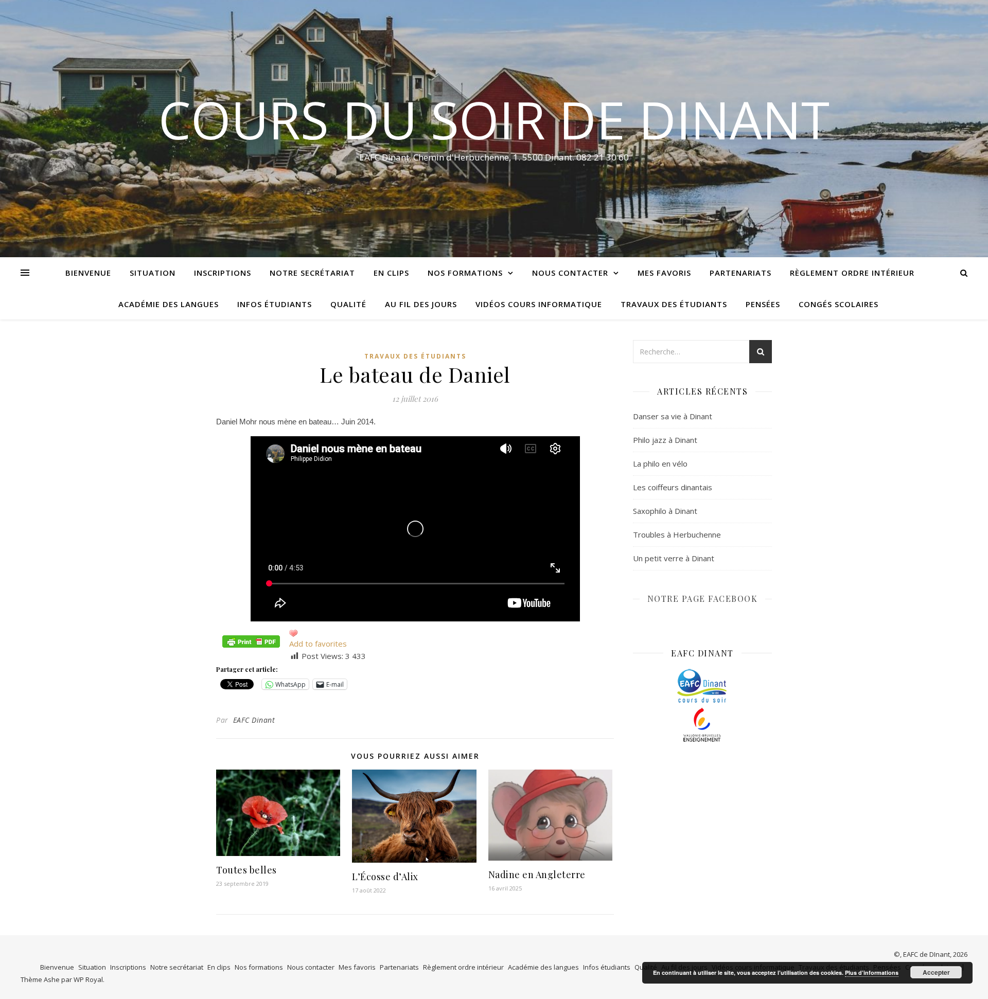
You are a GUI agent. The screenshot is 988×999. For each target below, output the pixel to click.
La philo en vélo (660, 463)
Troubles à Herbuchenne (677, 534)
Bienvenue (88, 272)
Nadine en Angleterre (537, 874)
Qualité (348, 304)
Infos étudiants (274, 304)
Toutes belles (246, 870)
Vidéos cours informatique (538, 304)
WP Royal (88, 979)
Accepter (936, 972)
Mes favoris (664, 272)
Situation (152, 272)
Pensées (763, 304)
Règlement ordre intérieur (852, 272)
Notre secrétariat (312, 272)
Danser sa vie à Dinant (672, 416)
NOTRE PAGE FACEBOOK (702, 598)
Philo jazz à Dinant (665, 440)
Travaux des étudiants (674, 304)
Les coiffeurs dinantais (672, 487)
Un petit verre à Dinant (673, 558)
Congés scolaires (838, 304)
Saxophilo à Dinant (665, 511)
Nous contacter (570, 272)
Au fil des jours (421, 304)
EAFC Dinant (254, 720)
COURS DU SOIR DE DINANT (494, 119)
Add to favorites (318, 643)
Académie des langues (168, 304)
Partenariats (740, 272)
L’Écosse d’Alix (385, 876)
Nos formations (465, 272)
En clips (391, 272)
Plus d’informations (871, 972)
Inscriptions (222, 272)
